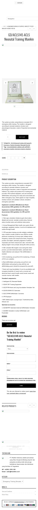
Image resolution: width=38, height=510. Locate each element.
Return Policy (5, 494)
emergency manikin (9, 149)
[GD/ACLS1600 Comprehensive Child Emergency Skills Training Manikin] (30, 29)
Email (9, 370)
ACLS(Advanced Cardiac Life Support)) (15, 26)
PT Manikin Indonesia (19, 502)
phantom (28, 149)
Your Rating (10, 346)
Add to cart (22, 137)
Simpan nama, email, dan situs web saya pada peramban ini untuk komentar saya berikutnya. (21, 379)
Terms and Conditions (7, 491)
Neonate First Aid (11, 28)
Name (9, 363)
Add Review (9, 325)
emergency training (20, 149)
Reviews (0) (5, 174)
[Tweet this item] (12, 157)
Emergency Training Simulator (12, 145)
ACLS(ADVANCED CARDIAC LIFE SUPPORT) (18, 147)
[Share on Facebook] (9, 157)
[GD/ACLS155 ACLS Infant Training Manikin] (34, 29)
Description (5, 170)
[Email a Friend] (24, 157)
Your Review (10, 353)
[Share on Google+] (16, 157)
